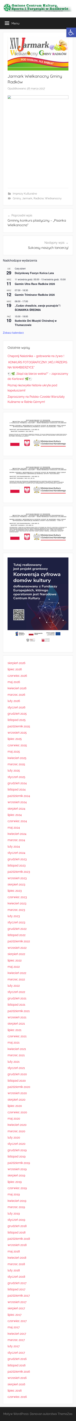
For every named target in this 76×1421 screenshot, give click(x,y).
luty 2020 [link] (14, 1137)
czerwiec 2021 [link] (17, 1036)
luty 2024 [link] (14, 846)
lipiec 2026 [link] (15, 669)
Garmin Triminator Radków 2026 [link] (35, 294)
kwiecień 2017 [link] (17, 1333)
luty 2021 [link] (14, 1061)
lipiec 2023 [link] (15, 890)
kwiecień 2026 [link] (17, 688)
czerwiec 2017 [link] (17, 1321)
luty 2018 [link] (14, 1270)
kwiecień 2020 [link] (17, 1125)
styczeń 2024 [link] (16, 853)
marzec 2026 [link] (16, 694)
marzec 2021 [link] (16, 1055)
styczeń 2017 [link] (16, 1352)
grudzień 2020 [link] (17, 1074)
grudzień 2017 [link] (17, 1283)
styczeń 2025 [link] (16, 777)
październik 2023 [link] (19, 871)
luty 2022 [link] (14, 985)
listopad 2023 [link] (17, 865)
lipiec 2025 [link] (15, 739)
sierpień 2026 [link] (16, 663)
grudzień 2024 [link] (17, 783)
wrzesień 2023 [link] (17, 878)
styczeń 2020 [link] (16, 1143)
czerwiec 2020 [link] (17, 1112)
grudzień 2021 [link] (17, 998)
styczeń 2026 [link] (16, 707)
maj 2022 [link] (14, 966)
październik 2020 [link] (19, 1087)
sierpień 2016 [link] (16, 1384)
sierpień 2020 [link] (16, 1099)
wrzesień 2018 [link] (17, 1245)
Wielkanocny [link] (53, 198)
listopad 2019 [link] (16, 1156)
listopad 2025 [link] (17, 720)
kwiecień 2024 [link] (17, 834)
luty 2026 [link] (14, 701)
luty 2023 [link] (14, 916)
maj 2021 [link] (14, 1042)
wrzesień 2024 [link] (17, 802)
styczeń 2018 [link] (16, 1276)
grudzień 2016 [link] (17, 1359)
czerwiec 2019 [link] (17, 1188)
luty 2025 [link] (14, 770)
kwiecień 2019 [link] (17, 1201)
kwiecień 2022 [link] (17, 973)
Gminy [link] (17, 198)
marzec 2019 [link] (16, 1207)
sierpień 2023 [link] (16, 884)
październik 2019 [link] (19, 1163)
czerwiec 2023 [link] (17, 897)
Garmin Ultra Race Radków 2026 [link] (35, 284)
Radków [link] (39, 198)
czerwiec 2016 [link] (17, 1397)
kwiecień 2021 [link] (17, 1049)
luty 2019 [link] (14, 1213)
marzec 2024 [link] (16, 840)
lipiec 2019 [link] (15, 1182)
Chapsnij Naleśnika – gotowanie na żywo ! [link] (36, 356)
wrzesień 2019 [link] (17, 1169)
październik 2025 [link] (19, 726)
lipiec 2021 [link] (14, 1030)
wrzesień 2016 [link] (17, 1378)
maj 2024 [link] (14, 827)
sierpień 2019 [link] (16, 1175)
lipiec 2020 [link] (15, 1106)
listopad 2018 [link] (16, 1232)
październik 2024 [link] (19, 796)
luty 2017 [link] (14, 1346)
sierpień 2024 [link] (16, 808)
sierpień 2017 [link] (16, 1308)
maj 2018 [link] (14, 1251)
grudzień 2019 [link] (17, 1150)
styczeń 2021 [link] (16, 1068)
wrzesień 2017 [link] (17, 1302)
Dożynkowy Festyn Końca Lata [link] (34, 273)
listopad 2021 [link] (16, 1004)
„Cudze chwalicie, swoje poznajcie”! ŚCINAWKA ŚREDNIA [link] (38, 308)
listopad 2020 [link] (17, 1080)
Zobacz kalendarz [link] (13, 332)
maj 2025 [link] (14, 751)
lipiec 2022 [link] (15, 960)
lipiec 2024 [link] (15, 815)
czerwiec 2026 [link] (17, 675)
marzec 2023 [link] (16, 910)
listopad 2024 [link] (17, 789)
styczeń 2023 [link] (16, 922)
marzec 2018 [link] (16, 1264)
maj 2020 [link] (14, 1118)
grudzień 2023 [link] (17, 859)
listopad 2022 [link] (16, 935)
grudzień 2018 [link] (17, 1226)
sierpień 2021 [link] (16, 1023)
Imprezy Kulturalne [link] (25, 193)
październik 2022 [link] (19, 941)
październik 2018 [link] (19, 1238)
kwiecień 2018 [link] (17, 1257)
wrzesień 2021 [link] (17, 1017)
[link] (71, 32)
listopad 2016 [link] (17, 1365)
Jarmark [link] (27, 198)
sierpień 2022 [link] (16, 954)
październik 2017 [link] (19, 1295)
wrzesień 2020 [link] (17, 1093)
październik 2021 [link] (19, 1011)
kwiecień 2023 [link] (17, 903)
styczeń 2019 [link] (16, 1219)
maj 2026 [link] (14, 682)
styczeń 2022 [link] (16, 992)
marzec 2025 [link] (16, 764)
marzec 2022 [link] (16, 979)
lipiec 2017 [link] (15, 1314)
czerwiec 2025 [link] (17, 745)
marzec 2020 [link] (16, 1131)
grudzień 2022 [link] (17, 929)
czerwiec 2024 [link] (17, 821)
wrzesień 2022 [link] (17, 947)
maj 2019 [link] (14, 1194)
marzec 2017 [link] (16, 1340)
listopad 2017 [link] (16, 1289)
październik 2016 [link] (19, 1371)
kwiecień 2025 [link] (17, 758)
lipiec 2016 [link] (15, 1390)
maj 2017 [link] (14, 1327)
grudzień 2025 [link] (17, 713)
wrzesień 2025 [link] (17, 732)
